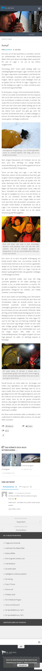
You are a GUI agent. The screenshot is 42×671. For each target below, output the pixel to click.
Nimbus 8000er (10, 553)
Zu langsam (6, 469)
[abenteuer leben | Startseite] (9, 8)
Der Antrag (9, 579)
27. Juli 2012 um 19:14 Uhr (23, 493)
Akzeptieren (23, 665)
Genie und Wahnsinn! (12, 605)
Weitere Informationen (30, 662)
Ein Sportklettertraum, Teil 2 (14, 610)
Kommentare (10, 487)
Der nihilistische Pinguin (13, 600)
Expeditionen (22, 34)
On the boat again (27, 465)
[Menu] (39, 8)
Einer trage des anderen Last (15, 558)
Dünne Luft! (9, 589)
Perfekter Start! (10, 594)
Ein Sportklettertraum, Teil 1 (14, 615)
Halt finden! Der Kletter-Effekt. (15, 548)
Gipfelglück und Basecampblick (16, 574)
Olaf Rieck (8, 50)
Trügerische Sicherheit (12, 543)
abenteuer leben (8, 34)
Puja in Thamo (10, 584)
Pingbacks (26, 487)
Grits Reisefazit (10, 564)
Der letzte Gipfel (10, 569)
